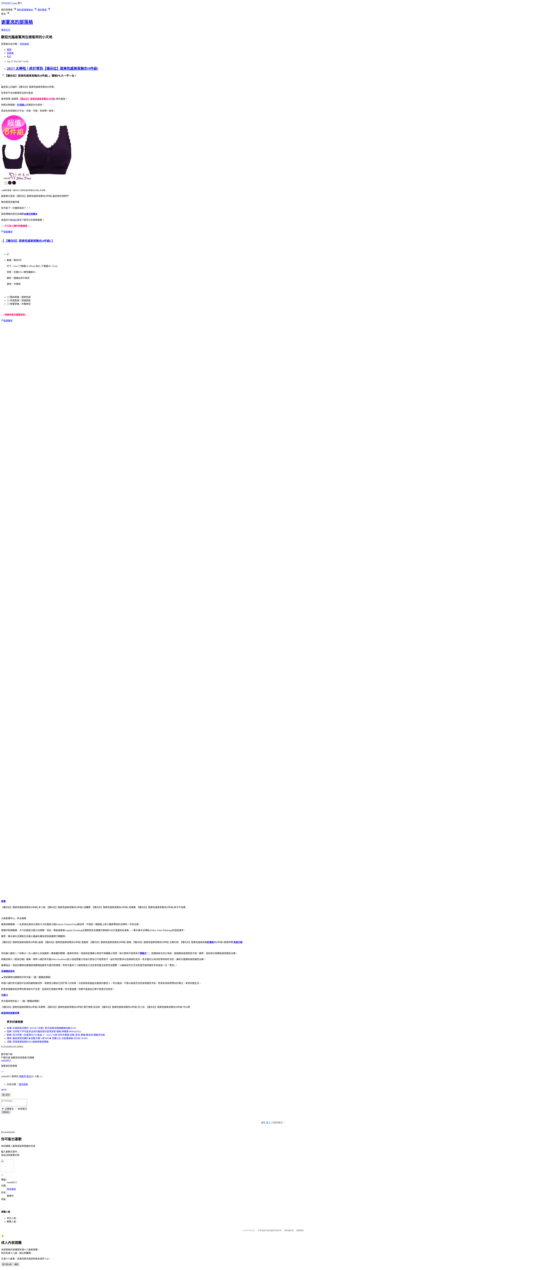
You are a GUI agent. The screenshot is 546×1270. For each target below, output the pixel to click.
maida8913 (6, 1060)
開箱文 (143, 953)
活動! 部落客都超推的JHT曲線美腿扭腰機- (28, 1041)
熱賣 (3, 901)
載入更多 (6, 1095)
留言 (28, 1076)
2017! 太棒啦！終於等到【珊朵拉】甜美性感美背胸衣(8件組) (52, 68)
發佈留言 (6, 1112)
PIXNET (252, 1230)
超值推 (4, 1013)
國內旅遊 (23, 1084)
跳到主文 (5, 30)
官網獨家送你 (8, 971)
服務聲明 (300, 1230)
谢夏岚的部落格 (17, 22)
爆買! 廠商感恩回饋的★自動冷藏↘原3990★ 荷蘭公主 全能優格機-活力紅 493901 (47, 1038)
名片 (9, 56)
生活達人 (21, 105)
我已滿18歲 (7, 1264)
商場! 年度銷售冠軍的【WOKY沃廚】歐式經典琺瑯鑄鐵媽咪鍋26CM (41, 1028)
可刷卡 (4, 995)
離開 (16, 1264)
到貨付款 (238, 942)
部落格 (10, 53)
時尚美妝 (24, 44)
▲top (3, 1089)
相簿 (9, 49)
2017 (15, 220)
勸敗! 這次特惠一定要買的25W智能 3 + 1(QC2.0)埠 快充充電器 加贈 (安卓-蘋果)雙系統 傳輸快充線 (56, 1035)
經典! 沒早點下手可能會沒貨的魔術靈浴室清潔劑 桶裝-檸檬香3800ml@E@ (44, 1031)
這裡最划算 (13, 1013)
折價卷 (210, 942)
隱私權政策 (289, 1230)
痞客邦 (22, 1076)
